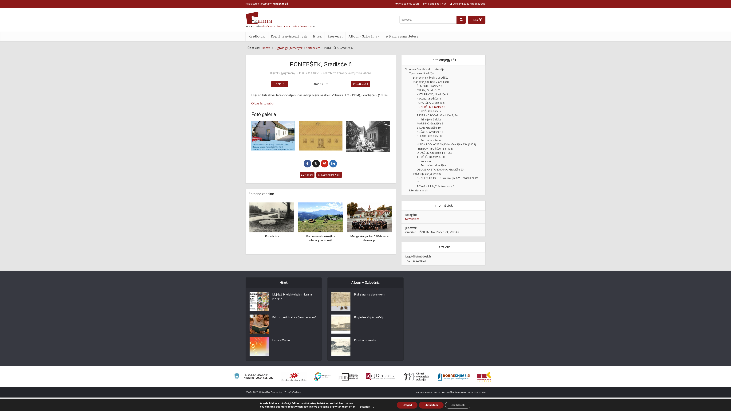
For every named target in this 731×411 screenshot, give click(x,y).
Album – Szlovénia (362, 36)
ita (438, 3)
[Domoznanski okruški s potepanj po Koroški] (320, 217)
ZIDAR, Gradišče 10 (429, 127)
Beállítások (458, 405)
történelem (412, 219)
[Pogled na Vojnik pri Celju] (340, 324)
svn (425, 3)
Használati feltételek (454, 392)
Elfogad (407, 405)
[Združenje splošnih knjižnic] (484, 377)
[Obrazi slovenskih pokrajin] (416, 377)
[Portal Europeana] (322, 377)
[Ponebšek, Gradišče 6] (273, 136)
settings (365, 407)
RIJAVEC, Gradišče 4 (429, 98)
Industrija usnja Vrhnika (427, 173)
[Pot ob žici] (271, 217)
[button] (382, 227)
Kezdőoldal (256, 36)
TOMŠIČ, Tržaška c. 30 (431, 157)
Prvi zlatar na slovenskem (369, 294)
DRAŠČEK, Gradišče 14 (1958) (435, 153)
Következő (359, 84)
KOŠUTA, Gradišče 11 (430, 132)
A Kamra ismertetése (402, 36)
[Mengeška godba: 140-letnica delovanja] (369, 217)
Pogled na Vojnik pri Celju (369, 317)
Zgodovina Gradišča (421, 73)
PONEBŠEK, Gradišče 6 (431, 107)
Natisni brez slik (330, 175)
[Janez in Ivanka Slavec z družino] (368, 136)
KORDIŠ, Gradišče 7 (429, 111)
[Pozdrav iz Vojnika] (340, 346)
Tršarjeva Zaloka (431, 119)
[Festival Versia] (259, 346)
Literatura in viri (418, 190)
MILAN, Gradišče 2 (428, 90)
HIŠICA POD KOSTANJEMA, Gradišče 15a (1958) (446, 144)
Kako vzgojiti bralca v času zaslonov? (294, 317)
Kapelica (426, 161)
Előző (281, 84)
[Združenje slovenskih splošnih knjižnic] (380, 377)
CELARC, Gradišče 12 (430, 136)
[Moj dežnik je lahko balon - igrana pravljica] (259, 301)
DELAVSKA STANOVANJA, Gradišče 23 (440, 169)
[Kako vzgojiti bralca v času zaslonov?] (259, 324)
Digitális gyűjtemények (289, 36)
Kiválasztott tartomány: (267, 3)
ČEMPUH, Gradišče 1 (429, 86)
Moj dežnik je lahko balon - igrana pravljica (292, 296)
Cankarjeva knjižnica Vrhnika (354, 73)
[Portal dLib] (348, 377)
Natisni (308, 175)
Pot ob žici (272, 236)
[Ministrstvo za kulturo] (254, 377)
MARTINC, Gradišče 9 (430, 123)
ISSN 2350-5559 (476, 392)
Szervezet (335, 36)
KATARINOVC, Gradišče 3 (432, 94)
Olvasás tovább (262, 103)
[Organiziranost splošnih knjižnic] (294, 377)
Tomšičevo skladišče (433, 165)
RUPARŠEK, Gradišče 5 (431, 102)
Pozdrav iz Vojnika (365, 340)
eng (432, 3)
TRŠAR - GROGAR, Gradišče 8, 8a (437, 115)
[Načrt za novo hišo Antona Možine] (321, 136)
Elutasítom (431, 405)
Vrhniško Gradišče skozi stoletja (424, 69)
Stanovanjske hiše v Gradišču (431, 82)
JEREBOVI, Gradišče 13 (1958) (435, 148)
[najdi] (461, 20)
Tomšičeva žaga (431, 140)
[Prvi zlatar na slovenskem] (340, 301)
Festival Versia (281, 340)
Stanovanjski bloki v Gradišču (430, 77)
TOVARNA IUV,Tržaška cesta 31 (436, 186)
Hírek (317, 36)
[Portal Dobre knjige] (454, 377)
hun (444, 3)
